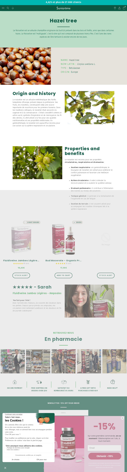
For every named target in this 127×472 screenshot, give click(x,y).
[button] (18, 263)
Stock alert (21, 275)
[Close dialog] (122, 418)
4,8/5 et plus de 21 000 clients (63, 2)
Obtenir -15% (104, 456)
